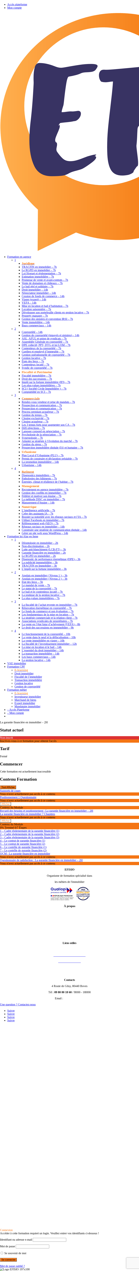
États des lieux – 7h (33, 361)
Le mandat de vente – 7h (36, 585)
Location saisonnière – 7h (36, 309)
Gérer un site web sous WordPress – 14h (45, 533)
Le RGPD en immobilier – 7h (39, 270)
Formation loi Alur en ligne (22, 536)
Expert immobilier (24, 703)
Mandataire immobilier (27, 706)
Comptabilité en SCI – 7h (36, 391)
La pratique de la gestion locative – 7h (43, 595)
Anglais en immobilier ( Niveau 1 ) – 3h (44, 575)
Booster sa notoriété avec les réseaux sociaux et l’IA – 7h (54, 516)
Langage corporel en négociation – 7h (43, 431)
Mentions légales (69, 912)
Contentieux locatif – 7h (35, 364)
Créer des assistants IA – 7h (37, 513)
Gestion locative (23, 683)
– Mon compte (15, 712)
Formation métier (17, 689)
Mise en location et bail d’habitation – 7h (45, 305)
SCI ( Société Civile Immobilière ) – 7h (44, 388)
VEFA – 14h (29, 302)
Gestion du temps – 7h (34, 415)
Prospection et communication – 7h (42, 405)
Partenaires (69, 967)
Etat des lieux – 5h (32, 581)
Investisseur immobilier (27, 696)
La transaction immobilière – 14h (40, 653)
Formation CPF (16, 666)
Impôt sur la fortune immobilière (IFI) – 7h (46, 382)
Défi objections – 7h (33, 428)
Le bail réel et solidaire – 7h (37, 286)
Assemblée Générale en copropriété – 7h (45, 341)
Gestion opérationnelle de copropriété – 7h (46, 354)
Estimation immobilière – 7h (38, 276)
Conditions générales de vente (69, 918)
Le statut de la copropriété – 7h (39, 588)
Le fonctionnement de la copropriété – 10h (46, 634)
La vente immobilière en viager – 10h (43, 640)
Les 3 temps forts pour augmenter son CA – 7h (48, 424)
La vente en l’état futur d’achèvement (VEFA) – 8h (51, 624)
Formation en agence (19, 256)
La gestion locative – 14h (36, 660)
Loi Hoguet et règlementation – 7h (41, 273)
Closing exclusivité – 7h (35, 418)
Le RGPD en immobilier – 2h (39, 555)
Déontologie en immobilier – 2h (40, 542)
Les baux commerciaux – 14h (39, 656)
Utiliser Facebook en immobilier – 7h (43, 520)
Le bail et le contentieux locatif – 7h (42, 591)
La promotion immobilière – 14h (40, 461)
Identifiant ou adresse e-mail (16, 1239)
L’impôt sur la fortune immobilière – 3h (44, 568)
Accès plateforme (17, 4)
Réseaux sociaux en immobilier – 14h (43, 526)
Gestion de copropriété (27, 686)
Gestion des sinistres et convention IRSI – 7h (47, 319)
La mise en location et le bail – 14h (42, 647)
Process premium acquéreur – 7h (40, 411)
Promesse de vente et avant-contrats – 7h (45, 279)
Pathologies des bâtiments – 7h (39, 478)
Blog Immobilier (69, 973)
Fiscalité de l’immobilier (28, 676)
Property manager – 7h (35, 315)
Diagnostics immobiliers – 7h (38, 475)
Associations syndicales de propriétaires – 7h (47, 621)
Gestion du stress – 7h (34, 444)
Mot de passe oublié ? (12, 1266)
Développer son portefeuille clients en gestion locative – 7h (55, 312)
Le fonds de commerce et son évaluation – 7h (47, 611)
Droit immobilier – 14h (35, 289)
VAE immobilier (16, 663)
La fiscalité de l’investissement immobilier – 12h (49, 643)
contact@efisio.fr (74, 998)
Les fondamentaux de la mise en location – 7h (48, 614)
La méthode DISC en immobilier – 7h (43, 499)
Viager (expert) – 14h (34, 299)
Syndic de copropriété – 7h (37, 367)
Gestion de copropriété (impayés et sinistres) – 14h (50, 335)
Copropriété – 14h (32, 332)
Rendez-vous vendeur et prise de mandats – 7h (48, 402)
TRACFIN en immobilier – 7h (39, 266)
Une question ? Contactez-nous (18, 1004)
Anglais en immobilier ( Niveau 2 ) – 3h (44, 578)
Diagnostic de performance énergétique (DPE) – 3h (51, 559)
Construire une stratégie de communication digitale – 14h (54, 529)
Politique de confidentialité (69, 924)
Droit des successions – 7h (37, 378)
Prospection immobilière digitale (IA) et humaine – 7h (52, 447)
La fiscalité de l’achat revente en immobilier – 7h (49, 604)
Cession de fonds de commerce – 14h (43, 296)
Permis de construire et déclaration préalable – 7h (50, 458)
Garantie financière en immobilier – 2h (44, 552)
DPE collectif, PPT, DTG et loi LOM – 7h (46, 345)
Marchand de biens (25, 699)
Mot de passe (7, 1246)
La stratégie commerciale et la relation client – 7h (49, 617)
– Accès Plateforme (18, 709)
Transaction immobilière (28, 680)
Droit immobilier (23, 673)
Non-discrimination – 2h (36, 546)
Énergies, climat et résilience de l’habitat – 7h (47, 481)
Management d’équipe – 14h (38, 502)
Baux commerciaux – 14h (36, 325)
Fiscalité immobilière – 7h (36, 375)
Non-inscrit (6, 737)
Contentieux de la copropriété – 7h (41, 348)
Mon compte (14, 7)
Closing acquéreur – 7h (35, 421)
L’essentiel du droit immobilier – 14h (43, 650)
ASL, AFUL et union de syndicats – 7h (44, 338)
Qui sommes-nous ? (69, 930)
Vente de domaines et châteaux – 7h (42, 283)
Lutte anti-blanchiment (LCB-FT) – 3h (44, 549)
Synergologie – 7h (32, 437)
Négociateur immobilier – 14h (39, 292)
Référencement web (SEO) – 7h (40, 523)
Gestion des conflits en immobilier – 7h (44, 492)
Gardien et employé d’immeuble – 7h (43, 351)
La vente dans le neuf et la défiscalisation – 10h (49, 637)
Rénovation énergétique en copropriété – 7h (47, 608)
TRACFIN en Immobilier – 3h (39, 565)
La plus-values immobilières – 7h (41, 598)
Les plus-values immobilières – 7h (41, 385)
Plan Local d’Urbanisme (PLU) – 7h (43, 455)
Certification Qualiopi (69, 936)
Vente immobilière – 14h (36, 322)
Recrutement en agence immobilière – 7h (45, 489)
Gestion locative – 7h (34, 358)
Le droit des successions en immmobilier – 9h (48, 627)
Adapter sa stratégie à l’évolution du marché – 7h (50, 441)
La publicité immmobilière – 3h (40, 562)
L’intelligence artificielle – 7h (38, 510)
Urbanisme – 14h (31, 465)
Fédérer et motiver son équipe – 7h (41, 496)
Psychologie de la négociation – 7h (42, 434)
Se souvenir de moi (15, 1253)
